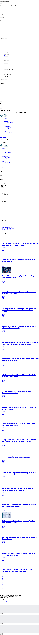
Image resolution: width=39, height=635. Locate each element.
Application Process (10, 125)
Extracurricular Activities (7, 227)
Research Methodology (6, 231)
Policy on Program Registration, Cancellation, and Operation (13, 601)
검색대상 (2, 185)
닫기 (1, 613)
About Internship (9, 122)
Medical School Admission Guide (8, 228)
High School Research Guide (7, 229)
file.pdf (5, 55)
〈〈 (2, 578)
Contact (8, 135)
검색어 (2, 186)
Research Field (9, 127)
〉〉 (2, 591)
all (2, 224)
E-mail (3, 14)
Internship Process (10, 123)
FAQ (7, 133)
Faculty (7, 128)
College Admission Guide (7, 226)
